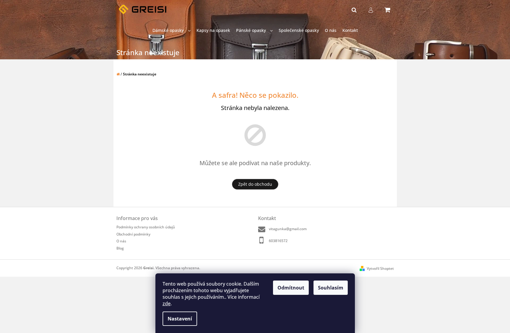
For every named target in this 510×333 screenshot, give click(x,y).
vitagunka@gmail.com (288, 228)
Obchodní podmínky (133, 234)
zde (167, 303)
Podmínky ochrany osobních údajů (145, 227)
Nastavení (180, 318)
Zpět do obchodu (255, 184)
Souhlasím (330, 287)
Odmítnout (290, 287)
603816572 (278, 240)
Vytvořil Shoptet (380, 268)
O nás (121, 241)
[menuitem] (171, 30)
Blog (120, 248)
